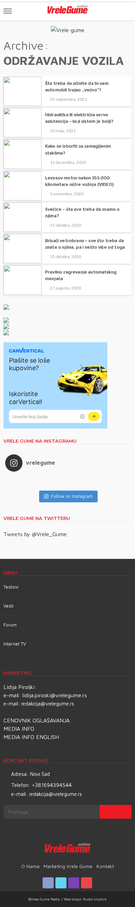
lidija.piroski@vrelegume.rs (54, 695)
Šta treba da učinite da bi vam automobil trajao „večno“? (76, 86)
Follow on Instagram (72, 496)
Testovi (10, 587)
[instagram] (73, 882)
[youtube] (86, 882)
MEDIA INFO (18, 729)
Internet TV (14, 644)
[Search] (126, 11)
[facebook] (48, 882)
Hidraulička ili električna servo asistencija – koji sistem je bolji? (79, 118)
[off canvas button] (7, 11)
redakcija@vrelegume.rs (47, 704)
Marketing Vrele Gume (68, 866)
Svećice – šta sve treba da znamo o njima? (82, 212)
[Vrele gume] (68, 849)
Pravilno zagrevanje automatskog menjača (80, 275)
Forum (10, 625)
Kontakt (105, 866)
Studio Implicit (94, 899)
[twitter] (60, 882)
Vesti (8, 606)
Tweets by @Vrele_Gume (35, 534)
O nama (30, 866)
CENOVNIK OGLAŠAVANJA (36, 720)
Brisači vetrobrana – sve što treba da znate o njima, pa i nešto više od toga (85, 244)
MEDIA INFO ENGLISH (31, 737)
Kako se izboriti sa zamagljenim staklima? (78, 149)
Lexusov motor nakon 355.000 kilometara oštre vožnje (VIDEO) (79, 181)
